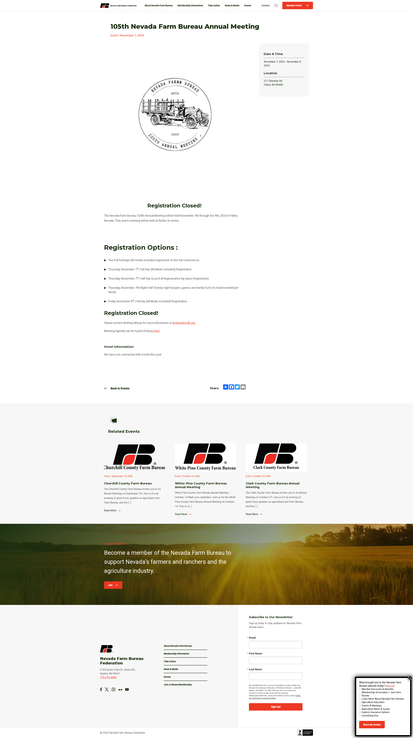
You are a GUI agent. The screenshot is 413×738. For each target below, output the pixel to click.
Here (156, 331)
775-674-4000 (108, 677)
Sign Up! (276, 706)
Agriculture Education (373, 702)
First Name (255, 653)
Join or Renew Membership (178, 684)
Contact (266, 5)
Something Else (370, 715)
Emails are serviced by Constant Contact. (274, 696)
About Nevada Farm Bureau (159, 5)
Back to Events (120, 388)
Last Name (255, 669)
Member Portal (294, 5)
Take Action (214, 5)
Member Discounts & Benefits (377, 689)
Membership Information (190, 5)
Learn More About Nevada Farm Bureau (383, 698)
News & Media (232, 5)
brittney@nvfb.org (184, 323)
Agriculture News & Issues (376, 709)
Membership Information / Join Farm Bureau (381, 694)
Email (252, 637)
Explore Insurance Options (376, 712)
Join (110, 585)
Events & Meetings (372, 705)
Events (247, 5)
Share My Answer (372, 724)
